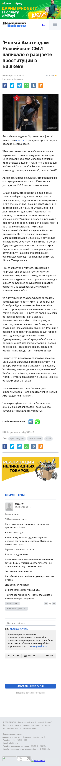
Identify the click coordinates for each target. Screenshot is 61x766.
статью (20, 140)
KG (43, 24)
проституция (17, 438)
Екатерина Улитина (13, 79)
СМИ (48, 438)
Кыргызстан (35, 438)
